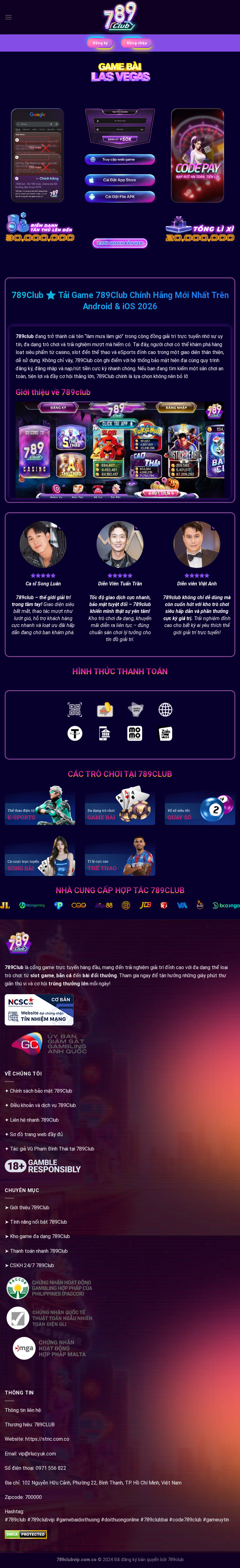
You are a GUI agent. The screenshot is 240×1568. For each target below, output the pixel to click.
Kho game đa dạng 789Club (40, 1236)
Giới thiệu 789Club (29, 1208)
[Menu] (8, 17)
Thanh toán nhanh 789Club (39, 1251)
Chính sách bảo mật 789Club (41, 1091)
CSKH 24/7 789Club (32, 1265)
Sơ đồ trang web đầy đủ (36, 1134)
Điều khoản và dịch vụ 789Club (43, 1105)
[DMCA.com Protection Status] (26, 1534)
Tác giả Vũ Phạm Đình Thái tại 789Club (52, 1149)
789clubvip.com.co (77, 1559)
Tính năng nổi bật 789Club (38, 1222)
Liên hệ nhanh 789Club (34, 1120)
